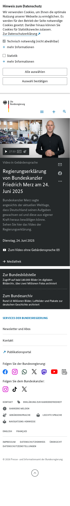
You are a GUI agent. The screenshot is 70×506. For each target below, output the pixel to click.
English (7, 431)
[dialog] (35, 47)
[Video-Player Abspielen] (34, 138)
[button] (16, 151)
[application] (35, 138)
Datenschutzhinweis (32, 442)
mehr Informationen (20, 47)
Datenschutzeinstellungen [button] (19, 446)
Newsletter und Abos (17, 329)
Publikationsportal (18, 352)
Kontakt (8, 340)
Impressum (9, 442)
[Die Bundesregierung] (14, 106)
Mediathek (14, 261)
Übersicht (56, 442)
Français (21, 431)
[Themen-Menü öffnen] (54, 111)
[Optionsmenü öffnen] (60, 182)
